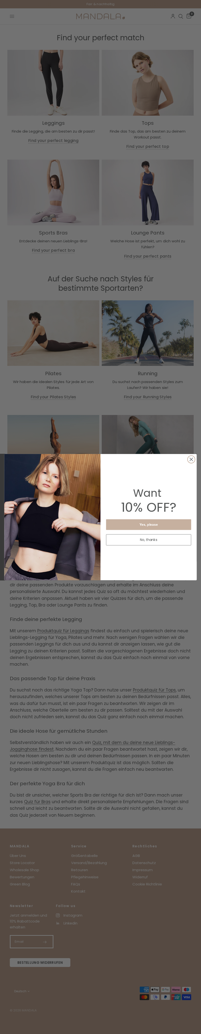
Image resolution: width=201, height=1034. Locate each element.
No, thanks (149, 539)
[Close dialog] (191, 459)
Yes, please (148, 524)
